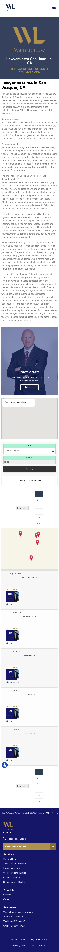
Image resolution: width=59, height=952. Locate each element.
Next (39, 523)
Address (29, 445)
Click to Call (29, 387)
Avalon (16, 729)
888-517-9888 (17, 838)
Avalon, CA (30, 733)
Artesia (16, 690)
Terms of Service (38, 945)
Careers (7, 894)
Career (6, 899)
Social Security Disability (15, 882)
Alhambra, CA (30, 616)
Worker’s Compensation (14, 863)
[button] (20, 534)
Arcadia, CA (30, 655)
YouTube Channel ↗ (13, 916)
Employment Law (11, 868)
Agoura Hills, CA (30, 577)
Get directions (12, 604)
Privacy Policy (20, 945)
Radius (29, 457)
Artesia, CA (30, 694)
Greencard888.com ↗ (14, 925)
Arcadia (16, 651)
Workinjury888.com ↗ (14, 921)
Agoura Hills (16, 573)
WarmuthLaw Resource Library (18, 911)
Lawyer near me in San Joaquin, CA (23, 85)
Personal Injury (10, 858)
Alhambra (16, 612)
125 (38, 517)
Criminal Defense (11, 877)
